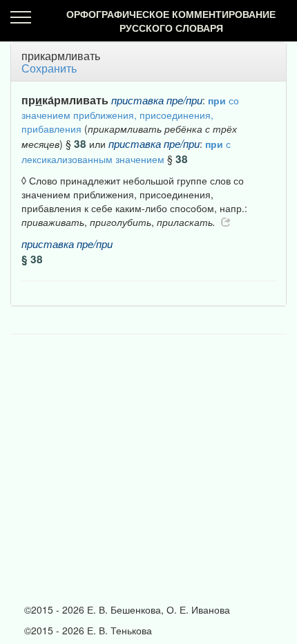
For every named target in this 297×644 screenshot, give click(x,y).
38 (80, 143)
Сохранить (49, 68)
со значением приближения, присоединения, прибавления (130, 114)
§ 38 (32, 259)
